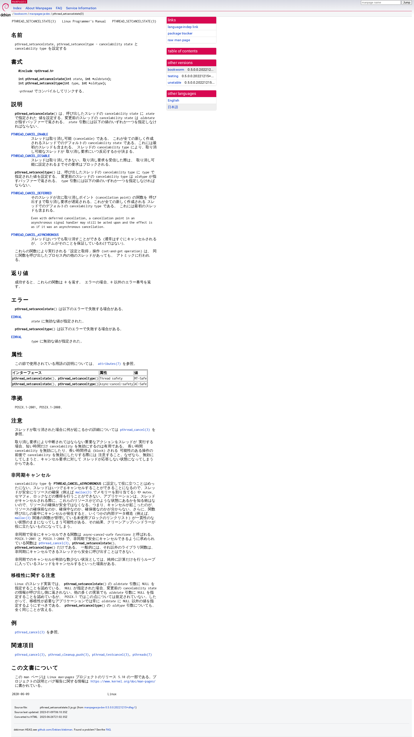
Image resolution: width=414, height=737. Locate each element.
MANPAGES (19, 1)
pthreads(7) (142, 654)
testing (173, 76)
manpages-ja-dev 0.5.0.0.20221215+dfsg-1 (110, 707)
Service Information (81, 8)
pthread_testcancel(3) (110, 654)
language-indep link (183, 27)
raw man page (179, 40)
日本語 (173, 107)
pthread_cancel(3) (135, 429)
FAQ (59, 8)
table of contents (183, 51)
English (173, 100)
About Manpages (38, 8)
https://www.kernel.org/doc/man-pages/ (123, 681)
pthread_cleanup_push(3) (68, 654)
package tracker (180, 33)
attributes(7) (109, 363)
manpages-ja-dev (40, 13)
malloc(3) (83, 492)
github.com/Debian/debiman (55, 729)
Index (17, 8)
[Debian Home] (5, 8)
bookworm (20, 13)
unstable (174, 82)
